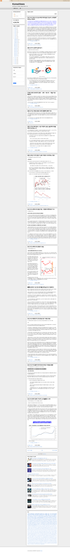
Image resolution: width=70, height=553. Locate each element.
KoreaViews (18, 4)
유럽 (50, 524)
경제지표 (36, 107)
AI (32, 516)
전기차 (40, 522)
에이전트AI (41, 527)
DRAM (43, 529)
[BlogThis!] (36, 43)
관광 (32, 526)
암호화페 (49, 517)
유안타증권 (47, 527)
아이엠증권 (38, 527)
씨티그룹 (33, 527)
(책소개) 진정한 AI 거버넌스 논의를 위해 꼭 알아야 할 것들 (41, 499)
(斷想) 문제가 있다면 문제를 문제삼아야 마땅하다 (40, 287)
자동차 (53, 520)
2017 (15, 57)
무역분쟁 (50, 516)
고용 (31, 526)
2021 (15, 33)
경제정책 (34, 151)
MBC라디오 (32, 530)
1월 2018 (16, 55)
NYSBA (41, 530)
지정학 (34, 521)
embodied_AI (55, 530)
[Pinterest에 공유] (39, 43)
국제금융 (53, 523)
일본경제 (30, 516)
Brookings (33, 529)
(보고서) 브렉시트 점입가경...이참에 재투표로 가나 (41, 209)
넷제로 (42, 533)
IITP (27, 521)
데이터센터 (53, 533)
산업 (34, 515)
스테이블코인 (51, 521)
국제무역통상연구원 (44, 532)
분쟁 (54, 522)
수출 (43, 519)
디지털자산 (46, 526)
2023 (15, 32)
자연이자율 (54, 527)
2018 (15, 38)
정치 (49, 518)
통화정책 (45, 516)
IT (36, 523)
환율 (40, 517)
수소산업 (41, 524)
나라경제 (41, 533)
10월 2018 (16, 42)
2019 (15, 36)
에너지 (48, 518)
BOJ (28, 520)
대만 (45, 533)
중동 (46, 519)
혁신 (44, 528)
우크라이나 (37, 522)
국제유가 (48, 532)
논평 (46, 518)
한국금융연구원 (50, 519)
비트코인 (54, 526)
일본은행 (54, 519)
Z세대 (52, 530)
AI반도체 (41, 520)
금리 (44, 518)
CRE (35, 523)
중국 (52, 517)
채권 (47, 519)
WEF (51, 530)
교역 (29, 532)
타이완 (33, 528)
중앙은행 (34, 525)
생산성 (38, 524)
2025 (15, 29)
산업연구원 (30, 519)
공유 (39, 107)
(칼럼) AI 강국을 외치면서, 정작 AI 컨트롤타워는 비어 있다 (41, 504)
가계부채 (35, 517)
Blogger (41, 550)
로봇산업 (51, 522)
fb (43, 515)
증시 (43, 518)
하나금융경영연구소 (39, 519)
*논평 (30, 107)
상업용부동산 (35, 524)
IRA (54, 529)
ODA (43, 530)
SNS (47, 530)
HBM (51, 529)
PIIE (46, 522)
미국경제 (39, 516)
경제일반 (33, 107)
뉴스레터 (34, 516)
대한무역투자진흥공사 (49, 533)
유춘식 (50, 527)
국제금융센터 (54, 516)
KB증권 (42, 523)
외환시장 (34, 522)
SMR (45, 530)
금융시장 (40, 151)
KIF (56, 529)
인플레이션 (31, 521)
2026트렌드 (47, 528)
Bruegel (35, 529)
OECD (46, 523)
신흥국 (29, 527)
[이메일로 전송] (35, 43)
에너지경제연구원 (30, 522)
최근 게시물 (29, 450)
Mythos (35, 530)
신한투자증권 (55, 521)
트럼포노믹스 (46, 205)
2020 (15, 35)
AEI (49, 528)
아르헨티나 (35, 527)
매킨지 (49, 526)
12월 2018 (16, 39)
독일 (55, 533)
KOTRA (30, 530)
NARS (37, 530)
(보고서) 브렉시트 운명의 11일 (35, 246)
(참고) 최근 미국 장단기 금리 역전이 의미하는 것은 (41, 155)
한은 (33, 518)
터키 (34, 528)
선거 (55, 526)
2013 (15, 63)
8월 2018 (16, 45)
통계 (36, 528)
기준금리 (38, 533)
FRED (47, 529)
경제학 (30, 526)
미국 (53, 517)
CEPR (38, 529)
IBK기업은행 (43, 525)
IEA (45, 525)
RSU (44, 530)
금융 (41, 526)
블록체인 (42, 517)
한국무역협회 (42, 528)
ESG (46, 529)
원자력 (49, 524)
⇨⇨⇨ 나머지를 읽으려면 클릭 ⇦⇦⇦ (33, 103)
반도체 (29, 518)
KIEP (39, 521)
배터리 (32, 524)
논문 (44, 533)
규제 (39, 526)
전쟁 (31, 525)
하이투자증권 (53, 518)
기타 (42, 107)
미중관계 (37, 520)
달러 (44, 526)
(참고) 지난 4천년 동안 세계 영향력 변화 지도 (39, 111)
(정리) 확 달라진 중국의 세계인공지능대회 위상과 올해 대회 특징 (42, 494)
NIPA (38, 530)
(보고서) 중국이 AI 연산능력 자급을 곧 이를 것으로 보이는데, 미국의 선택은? (44, 463)
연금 (43, 527)
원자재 (47, 517)
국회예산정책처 (30, 533)
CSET (41, 529)
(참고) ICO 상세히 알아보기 (34, 48)
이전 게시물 (54, 450)
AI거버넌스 (52, 528)
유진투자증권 (53, 524)
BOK (39, 525)
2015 (15, 60)
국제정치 (50, 532)
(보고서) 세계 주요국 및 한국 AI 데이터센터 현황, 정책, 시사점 (41, 468)
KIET (29, 521)
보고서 (31, 515)
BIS (55, 520)
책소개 (51, 515)
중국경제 (41, 515)
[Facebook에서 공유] (38, 43)
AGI (50, 528)
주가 (33, 519)
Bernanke (31, 529)
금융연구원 (35, 533)
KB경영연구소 (39, 523)
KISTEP (28, 530)
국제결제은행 (40, 532)
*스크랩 (45, 515)
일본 (44, 519)
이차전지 (52, 527)
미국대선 (29, 524)
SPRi (48, 530)
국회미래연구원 (36, 526)
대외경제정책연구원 (33, 520)
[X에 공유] (37, 43)
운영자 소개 (16, 8)
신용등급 (43, 524)
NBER (44, 523)
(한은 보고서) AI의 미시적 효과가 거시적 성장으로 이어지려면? (42, 483)
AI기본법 (54, 528)
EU (41, 525)
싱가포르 (31, 527)
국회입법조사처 (50, 520)
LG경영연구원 (53, 525)
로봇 (42, 521)
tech (37, 516)
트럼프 (35, 519)
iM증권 (48, 522)
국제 (40, 107)
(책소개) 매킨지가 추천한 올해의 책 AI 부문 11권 (39, 458)
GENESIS (50, 529)
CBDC (36, 529)
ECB (40, 525)
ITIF (55, 529)
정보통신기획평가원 (32, 523)
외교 (45, 517)
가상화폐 (38, 517)
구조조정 (33, 532)
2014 (15, 62)
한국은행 (32, 517)
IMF (52, 529)
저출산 (30, 525)
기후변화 (43, 526)
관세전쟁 (50, 523)
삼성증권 (44, 521)
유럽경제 (45, 527)
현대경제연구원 (43, 522)
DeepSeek (45, 529)
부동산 (48, 515)
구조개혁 (31, 532)
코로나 (56, 518)
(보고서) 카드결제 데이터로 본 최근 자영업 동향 (40, 365)
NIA (41, 521)
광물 (34, 526)
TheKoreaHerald (45, 520)
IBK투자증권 (37, 521)
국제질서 (53, 532)
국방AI (37, 532)
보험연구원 (51, 526)
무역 (53, 522)
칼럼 (39, 520)
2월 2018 (16, 54)
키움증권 (31, 528)
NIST (39, 530)
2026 (15, 27)
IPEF (53, 529)
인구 (31, 518)
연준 (28, 519)
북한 (55, 517)
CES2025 (40, 529)
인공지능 (42, 516)
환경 (45, 528)
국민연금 (36, 532)
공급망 (48, 523)
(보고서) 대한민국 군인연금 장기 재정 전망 (38, 318)
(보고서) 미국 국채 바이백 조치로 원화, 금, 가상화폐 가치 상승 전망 (42, 478)
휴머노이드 (37, 525)
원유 (46, 524)
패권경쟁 (38, 528)
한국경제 (45, 151)
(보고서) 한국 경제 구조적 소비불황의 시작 (38, 399)
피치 (39, 528)
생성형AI (35, 518)
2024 (15, 30)
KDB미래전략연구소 (48, 525)
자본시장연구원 (39, 518)
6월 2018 (16, 48)
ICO (56, 520)
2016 (15, 59)
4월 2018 (16, 51)
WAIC (49, 530)
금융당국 (33, 533)
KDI (51, 525)
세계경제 (47, 521)
